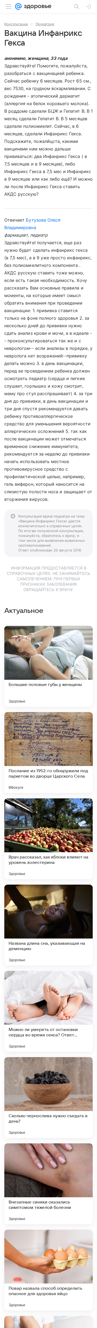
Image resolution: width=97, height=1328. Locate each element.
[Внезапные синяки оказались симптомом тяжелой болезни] (48, 1183)
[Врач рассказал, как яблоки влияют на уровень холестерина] (48, 838)
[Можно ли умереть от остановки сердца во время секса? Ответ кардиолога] (48, 1011)
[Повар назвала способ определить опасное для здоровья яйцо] (48, 1270)
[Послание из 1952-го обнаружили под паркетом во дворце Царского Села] (48, 752)
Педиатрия (45, 24)
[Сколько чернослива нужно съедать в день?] (48, 1097)
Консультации (16, 24)
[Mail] (18, 6)
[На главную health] (36, 6)
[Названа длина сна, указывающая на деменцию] (48, 925)
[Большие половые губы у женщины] (48, 666)
